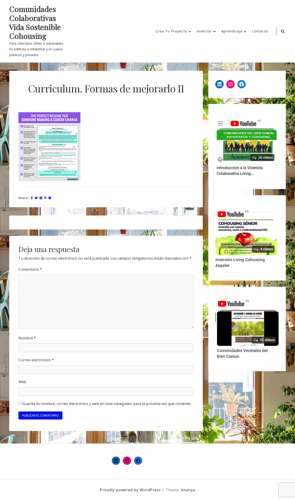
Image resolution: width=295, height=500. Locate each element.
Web (22, 381)
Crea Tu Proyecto (171, 31)
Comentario (30, 269)
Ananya (188, 489)
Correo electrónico (36, 359)
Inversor (204, 31)
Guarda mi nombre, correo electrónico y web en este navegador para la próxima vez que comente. (106, 403)
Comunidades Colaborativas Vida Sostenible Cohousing (35, 22)
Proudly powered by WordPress (131, 489)
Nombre (27, 338)
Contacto (260, 31)
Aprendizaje (232, 31)
